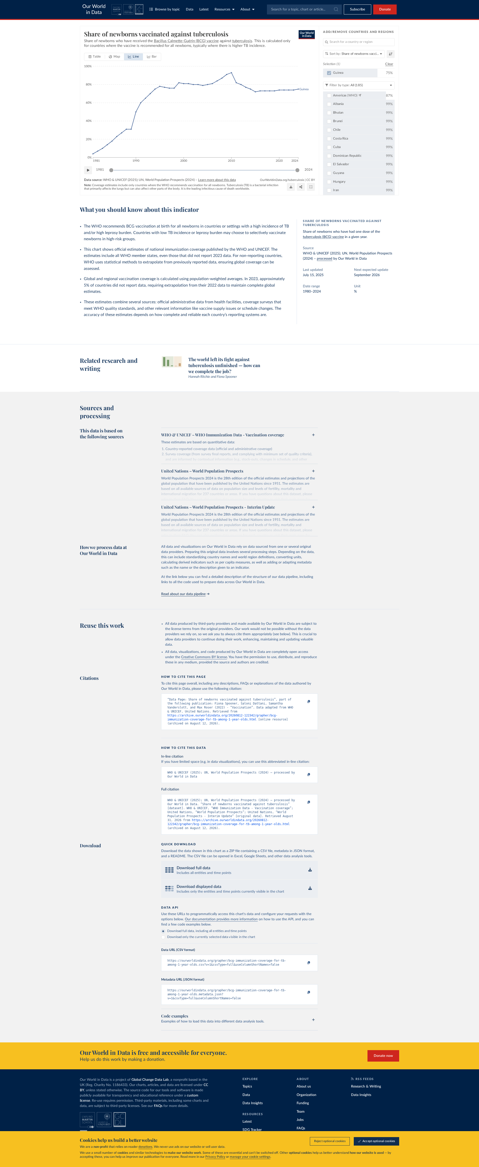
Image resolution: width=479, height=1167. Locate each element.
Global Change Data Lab (150, 1080)
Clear (389, 64)
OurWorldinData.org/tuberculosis (282, 179)
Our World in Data (94, 9)
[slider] (111, 170)
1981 (100, 169)
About (245, 9)
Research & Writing (366, 1086)
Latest (204, 9)
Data (189, 9)
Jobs (300, 1120)
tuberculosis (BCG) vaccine (323, 237)
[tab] (95, 56)
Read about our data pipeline (183, 594)
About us (304, 1086)
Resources (222, 9)
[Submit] (336, 9)
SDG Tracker (252, 1130)
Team (301, 1111)
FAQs (158, 1106)
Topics (247, 1086)
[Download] (291, 187)
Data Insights (252, 1103)
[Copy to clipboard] (304, 702)
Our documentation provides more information (221, 919)
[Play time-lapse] (88, 170)
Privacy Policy (215, 1157)
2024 (309, 169)
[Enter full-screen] (311, 187)
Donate (385, 9)
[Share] (301, 187)
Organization (306, 1095)
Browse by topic (167, 9)
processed (324, 258)
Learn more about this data (217, 180)
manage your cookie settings (250, 1157)
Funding (303, 1103)
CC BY (310, 179)
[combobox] (304, 9)
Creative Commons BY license (204, 657)
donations (145, 1147)
